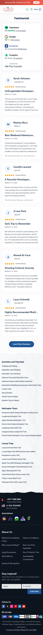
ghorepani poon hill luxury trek (14, 482)
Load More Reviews (21, 344)
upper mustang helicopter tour (14, 420)
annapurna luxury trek (10, 455)
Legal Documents (9, 552)
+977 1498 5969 (14, 499)
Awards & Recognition (11, 563)
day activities (7, 393)
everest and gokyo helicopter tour (15, 424)
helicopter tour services (11, 374)
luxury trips (6, 389)
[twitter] (7, 606)
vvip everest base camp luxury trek (16, 474)
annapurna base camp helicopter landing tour (20, 413)
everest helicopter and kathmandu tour (17, 467)
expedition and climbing (11, 370)
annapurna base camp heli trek (14, 432)
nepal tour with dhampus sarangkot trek (17, 463)
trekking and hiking (9, 366)
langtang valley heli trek (12, 428)
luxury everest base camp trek (14, 459)
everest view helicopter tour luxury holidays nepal (21, 435)
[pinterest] (15, 606)
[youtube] (23, 606)
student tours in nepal (10, 400)
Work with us (7, 556)
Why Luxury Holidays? (10, 545)
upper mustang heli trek (11, 471)
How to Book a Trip (31, 552)
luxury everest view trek (11, 448)
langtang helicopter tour (11, 416)
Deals (36, 2)
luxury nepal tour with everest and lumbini (18, 452)
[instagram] (11, 606)
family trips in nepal (10, 397)
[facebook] (3, 606)
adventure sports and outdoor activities (17, 381)
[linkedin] (19, 606)
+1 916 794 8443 (13, 505)
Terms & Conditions (31, 538)
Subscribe (34, 591)
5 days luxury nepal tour (11, 478)
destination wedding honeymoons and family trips (21, 385)
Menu (36, 9)
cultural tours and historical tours (15, 378)
